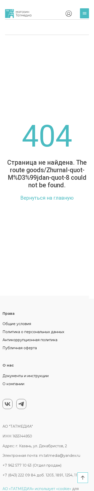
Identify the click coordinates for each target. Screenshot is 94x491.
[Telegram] (21, 404)
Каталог (85, 17)
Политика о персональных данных (33, 332)
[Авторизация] (69, 14)
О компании (13, 384)
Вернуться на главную (47, 198)
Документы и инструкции (26, 376)
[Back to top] (82, 477)
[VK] (8, 404)
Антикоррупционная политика (30, 340)
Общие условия (17, 324)
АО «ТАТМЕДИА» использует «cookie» (37, 488)
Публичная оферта (20, 348)
